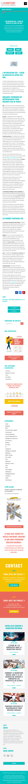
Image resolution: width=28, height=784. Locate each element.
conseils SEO (13, 282)
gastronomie (16, 778)
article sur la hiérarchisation (12, 157)
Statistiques (8, 472)
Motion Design (9, 455)
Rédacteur (8, 461)
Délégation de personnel (11, 438)
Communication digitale (11, 430)
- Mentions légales (22, 780)
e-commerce (12, 775)
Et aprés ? (14, 311)
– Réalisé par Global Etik (16, 782)
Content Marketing (9, 434)
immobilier (22, 778)
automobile (5, 776)
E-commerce (8, 440)
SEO (6, 467)
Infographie (8, 449)
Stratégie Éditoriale (10, 474)
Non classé (8, 457)
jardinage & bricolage (16, 776)
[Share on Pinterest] (23, 293)
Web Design (8, 480)
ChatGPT (10, 49)
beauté (10, 776)
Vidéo (6, 478)
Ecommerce (8, 379)
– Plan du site (9, 782)
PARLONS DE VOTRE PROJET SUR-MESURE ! (14, 413)
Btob (6, 428)
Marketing (7, 453)
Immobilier (8, 377)
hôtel (8, 775)
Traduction (8, 476)
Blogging (7, 426)
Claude (18, 49)
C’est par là (14, 611)
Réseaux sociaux (9, 463)
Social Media (8, 469)
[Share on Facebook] (16, 293)
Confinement (8, 432)
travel (5, 775)
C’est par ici (14, 585)
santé (17, 775)
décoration (21, 775)
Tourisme (7, 371)
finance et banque (9, 778)
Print (6, 459)
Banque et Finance (10, 373)
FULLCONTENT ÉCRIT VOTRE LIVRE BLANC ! (14, 526)
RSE (6, 465)
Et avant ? (14, 308)
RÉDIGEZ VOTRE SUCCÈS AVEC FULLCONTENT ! (14, 357)
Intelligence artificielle (10, 451)
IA (5, 447)
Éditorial (7, 442)
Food (6, 375)
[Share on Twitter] (20, 293)
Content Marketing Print (11, 436)
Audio (6, 424)
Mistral (19, 53)
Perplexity (10, 53)
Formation (7, 445)
